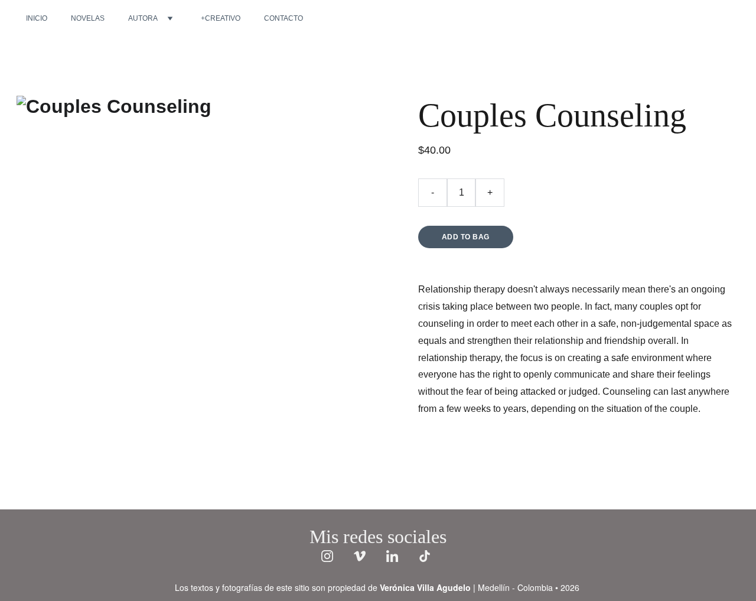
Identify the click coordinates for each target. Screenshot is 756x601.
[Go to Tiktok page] (425, 556)
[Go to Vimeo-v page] (365, 556)
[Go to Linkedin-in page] (398, 556)
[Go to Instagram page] (333, 556)
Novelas (88, 18)
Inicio (36, 18)
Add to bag (466, 237)
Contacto (283, 18)
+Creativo (220, 18)
